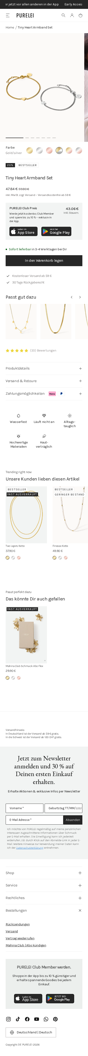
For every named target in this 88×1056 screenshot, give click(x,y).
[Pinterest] (55, 1019)
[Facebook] (27, 1019)
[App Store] (28, 998)
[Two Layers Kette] (26, 515)
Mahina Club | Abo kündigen (26, 945)
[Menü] (7, 15)
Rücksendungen (18, 924)
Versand (12, 931)
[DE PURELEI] (25, 15)
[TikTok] (18, 1019)
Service (11, 885)
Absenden (73, 820)
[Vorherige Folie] (71, 297)
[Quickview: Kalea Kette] (21, 321)
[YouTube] (36, 1019)
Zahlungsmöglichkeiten (25, 393)
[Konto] (72, 15)
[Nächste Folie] (80, 297)
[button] (63, 15)
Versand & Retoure (21, 381)
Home (10, 27)
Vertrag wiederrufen (20, 938)
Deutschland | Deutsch (34, 1032)
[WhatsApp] (46, 1019)
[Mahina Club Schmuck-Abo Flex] (26, 634)
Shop (10, 873)
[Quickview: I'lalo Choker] (55, 321)
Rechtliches (15, 898)
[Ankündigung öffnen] (44, 4)
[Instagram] (8, 1019)
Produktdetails (17, 368)
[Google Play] (60, 998)
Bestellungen (16, 910)
